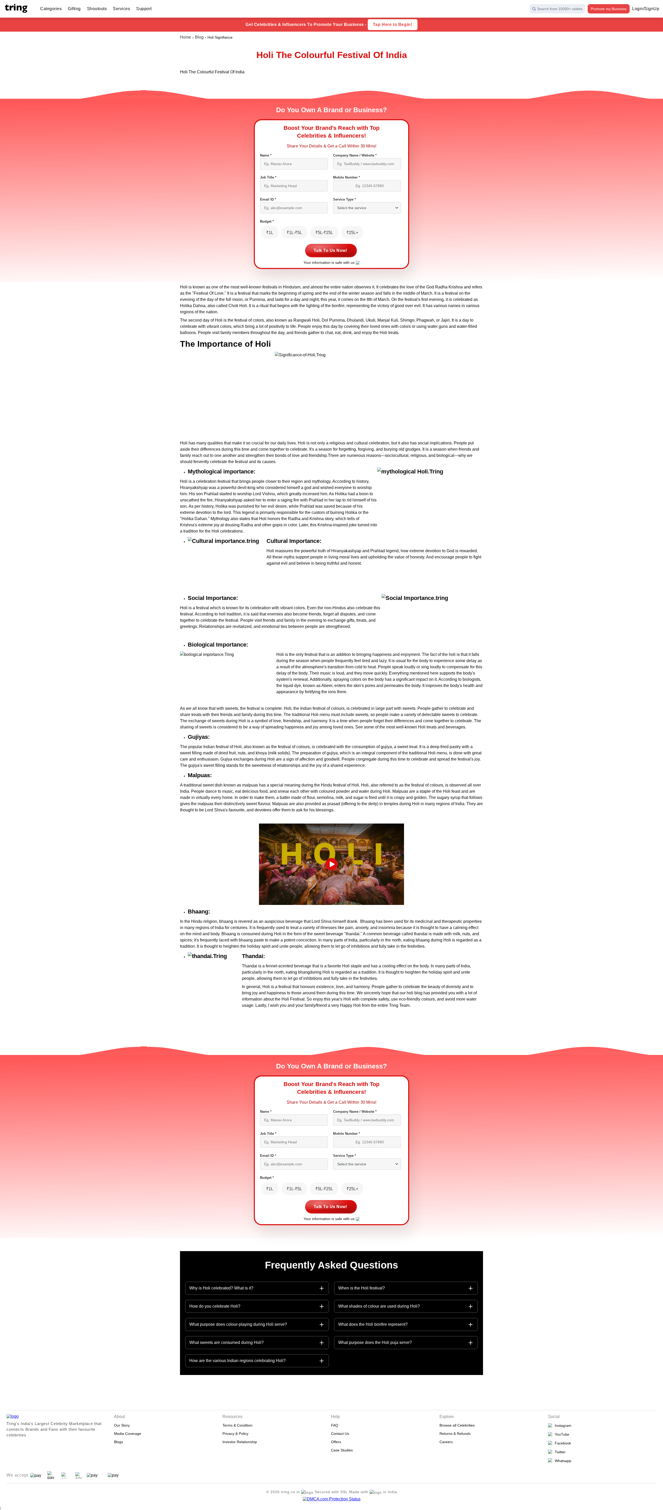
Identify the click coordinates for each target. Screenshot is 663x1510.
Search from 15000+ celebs (559, 9)
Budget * (267, 221)
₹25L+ (352, 232)
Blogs (118, 1442)
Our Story (122, 1425)
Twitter (559, 1452)
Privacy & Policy (235, 1433)
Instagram (562, 1425)
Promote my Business (608, 9)
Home (185, 37)
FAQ (334, 1425)
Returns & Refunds (455, 1433)
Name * (265, 155)
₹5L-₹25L (324, 232)
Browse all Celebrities (457, 1425)
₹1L (269, 232)
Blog (199, 37)
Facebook (562, 1443)
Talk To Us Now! (330, 250)
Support (144, 8)
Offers (336, 1442)
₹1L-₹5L (294, 232)
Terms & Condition (237, 1425)
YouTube (561, 1434)
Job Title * (268, 177)
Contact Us (340, 1433)
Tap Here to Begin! (392, 24)
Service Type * (344, 199)
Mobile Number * (346, 177)
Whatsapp (562, 1461)
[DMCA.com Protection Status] (332, 1499)
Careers (446, 1442)
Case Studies (342, 1450)
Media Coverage (127, 1433)
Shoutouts (97, 8)
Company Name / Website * (355, 155)
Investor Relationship (239, 1442)
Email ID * (268, 199)
